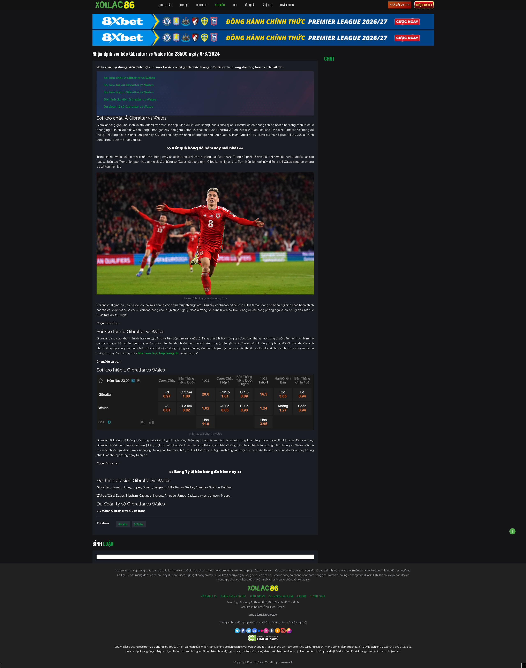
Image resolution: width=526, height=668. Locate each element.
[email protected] (267, 614)
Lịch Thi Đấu (165, 5)
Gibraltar (123, 524)
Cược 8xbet (424, 4)
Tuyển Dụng (287, 5)
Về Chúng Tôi (209, 596)
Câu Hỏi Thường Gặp (280, 596)
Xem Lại (184, 5)
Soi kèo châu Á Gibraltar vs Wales (129, 78)
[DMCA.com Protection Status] (263, 637)
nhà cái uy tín (399, 4)
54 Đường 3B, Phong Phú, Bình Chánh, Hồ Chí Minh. (267, 602)
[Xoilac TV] (115, 5)
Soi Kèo (220, 5)
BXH (234, 5)
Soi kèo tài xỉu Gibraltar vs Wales (129, 85)
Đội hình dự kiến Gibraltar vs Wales (130, 99)
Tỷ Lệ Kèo (266, 5)
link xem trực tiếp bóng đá (158, 353)
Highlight (201, 5)
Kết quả (249, 5)
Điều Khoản (257, 596)
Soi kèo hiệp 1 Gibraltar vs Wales (129, 92)
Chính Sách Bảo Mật (233, 596)
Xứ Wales (138, 524)
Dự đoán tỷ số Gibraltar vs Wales (128, 106)
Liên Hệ (301, 596)
